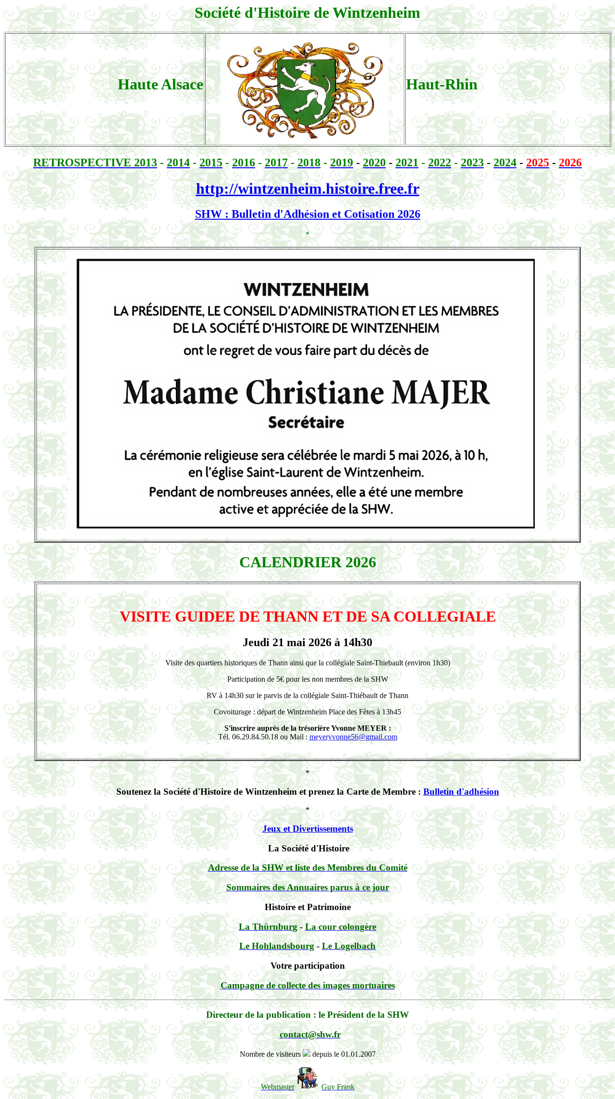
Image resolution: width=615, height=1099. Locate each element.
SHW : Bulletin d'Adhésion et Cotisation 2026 (307, 214)
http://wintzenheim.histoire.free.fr (307, 188)
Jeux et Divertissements (307, 829)
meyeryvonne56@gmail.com (353, 737)
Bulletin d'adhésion (461, 792)
